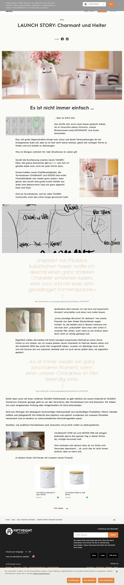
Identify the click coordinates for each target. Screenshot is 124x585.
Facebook (90, 567)
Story (102, 11)
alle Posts (89, 11)
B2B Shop (113, 555)
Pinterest (108, 567)
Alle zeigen (58, 508)
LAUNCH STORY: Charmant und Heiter (49, 520)
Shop (94, 555)
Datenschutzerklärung (37, 567)
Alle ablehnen (89, 580)
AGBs (25, 567)
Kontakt (8, 567)
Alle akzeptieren (106, 580)
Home (8, 520)
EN (30, 552)
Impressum (17, 567)
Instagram (100, 567)
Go (111, 4)
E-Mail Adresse (82, 535)
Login (103, 555)
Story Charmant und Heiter (26, 520)
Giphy (116, 567)
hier (54, 163)
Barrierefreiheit (53, 567)
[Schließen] (116, 571)
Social (113, 11)
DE (26, 552)
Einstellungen (73, 580)
